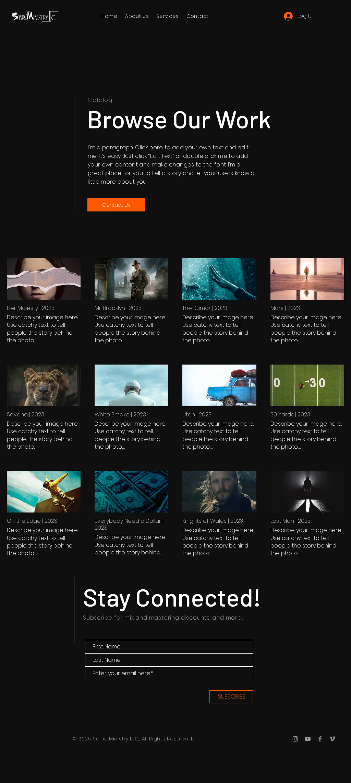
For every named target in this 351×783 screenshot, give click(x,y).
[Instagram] (295, 738)
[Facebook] (320, 738)
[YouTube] (307, 738)
